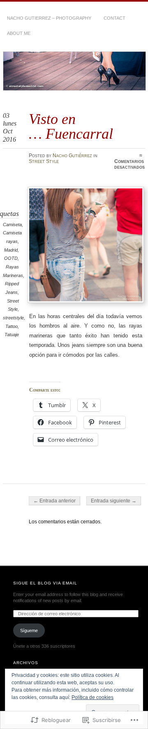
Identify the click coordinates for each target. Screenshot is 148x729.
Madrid (11, 250)
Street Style (44, 161)
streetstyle (13, 317)
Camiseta (12, 224)
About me (18, 33)
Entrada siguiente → (113, 501)
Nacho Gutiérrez (72, 155)
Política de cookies (92, 697)
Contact (114, 18)
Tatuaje (12, 334)
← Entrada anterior (54, 501)
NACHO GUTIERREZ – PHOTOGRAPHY (49, 18)
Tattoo (11, 326)
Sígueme (29, 630)
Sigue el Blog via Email (45, 583)
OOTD (11, 258)
